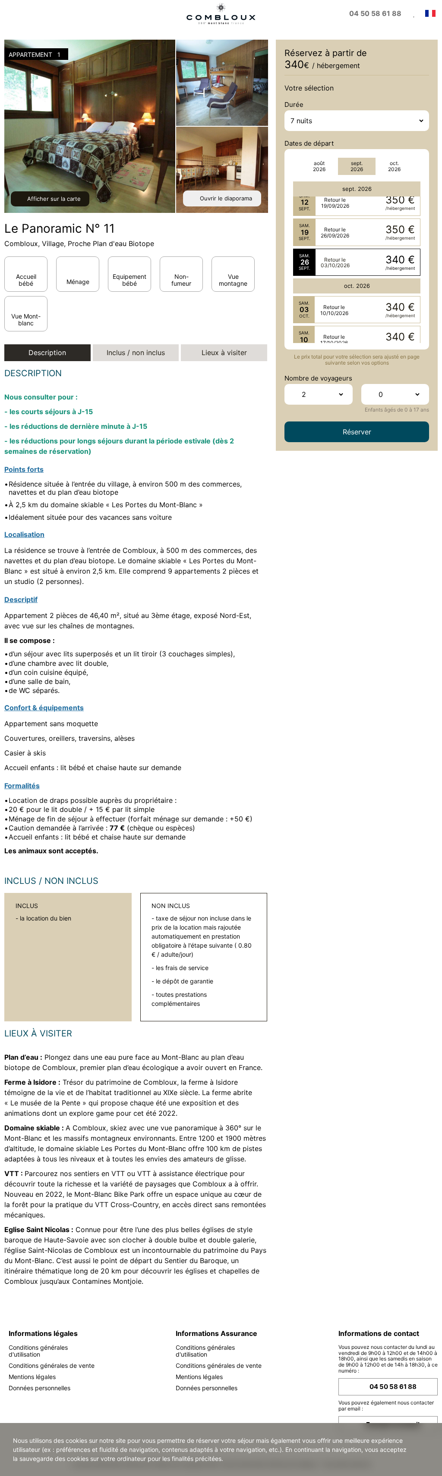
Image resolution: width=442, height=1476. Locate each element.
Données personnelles (39, 1388)
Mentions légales (32, 1376)
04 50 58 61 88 (393, 1386)
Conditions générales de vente (52, 1365)
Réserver (357, 432)
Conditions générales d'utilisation (38, 1351)
